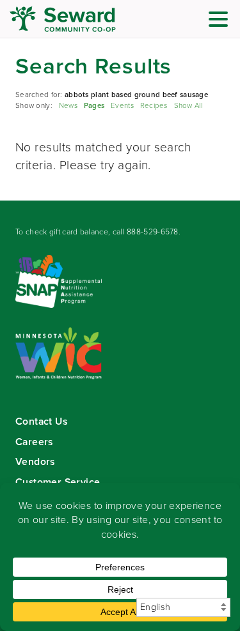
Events (122, 105)
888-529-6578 (153, 232)
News (68, 105)
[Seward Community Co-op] (86, 19)
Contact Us (41, 421)
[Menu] (221, 21)
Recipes (154, 105)
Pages (94, 105)
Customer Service (57, 482)
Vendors (35, 461)
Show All (188, 105)
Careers (34, 441)
